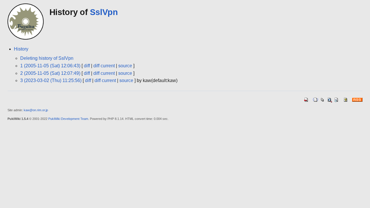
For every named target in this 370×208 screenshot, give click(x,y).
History (21, 49)
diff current (104, 65)
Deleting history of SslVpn (46, 58)
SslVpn (104, 12)
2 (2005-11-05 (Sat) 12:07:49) (50, 73)
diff (87, 65)
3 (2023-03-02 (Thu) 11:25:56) (51, 80)
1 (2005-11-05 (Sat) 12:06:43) (50, 65)
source (125, 65)
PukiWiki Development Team (68, 118)
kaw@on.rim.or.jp (36, 110)
